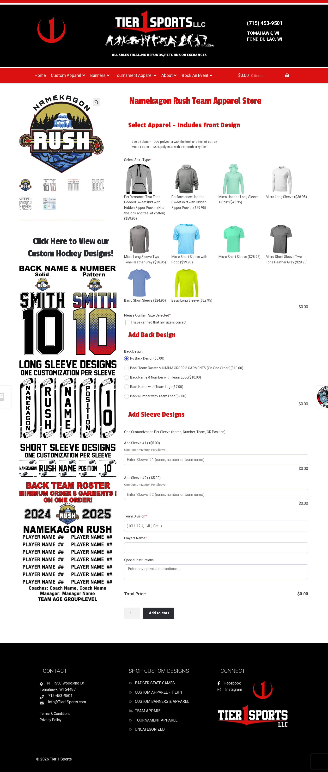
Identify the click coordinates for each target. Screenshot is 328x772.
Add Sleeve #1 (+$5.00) (142, 443)
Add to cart (159, 613)
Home (40, 75)
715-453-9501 (60, 695)
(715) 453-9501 (265, 23)
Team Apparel (149, 711)
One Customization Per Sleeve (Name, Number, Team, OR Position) (174, 432)
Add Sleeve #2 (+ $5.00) (142, 478)
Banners (98, 75)
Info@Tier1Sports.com (66, 702)
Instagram (233, 689)
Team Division (143, 516)
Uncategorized (150, 729)
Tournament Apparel (133, 75)
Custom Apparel (66, 75)
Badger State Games (155, 683)
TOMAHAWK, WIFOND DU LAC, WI (264, 36)
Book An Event (195, 75)
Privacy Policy (50, 720)
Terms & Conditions (55, 714)
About (167, 75)
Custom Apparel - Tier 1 (158, 692)
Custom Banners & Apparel (162, 701)
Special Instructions (139, 560)
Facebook (232, 683)
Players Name (143, 538)
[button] (96, 102)
